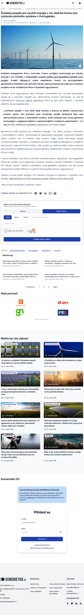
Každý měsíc (61, 211)
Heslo (23, 528)
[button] (30, 287)
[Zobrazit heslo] (60, 532)
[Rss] (82, 603)
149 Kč (25, 217)
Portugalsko (33, 250)
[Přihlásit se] (80, 3)
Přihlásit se (42, 539)
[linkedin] (45, 193)
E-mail (23, 519)
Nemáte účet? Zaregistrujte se (42, 548)
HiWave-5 (25, 80)
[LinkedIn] (77, 603)
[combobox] (42, 255)
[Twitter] (73, 603)
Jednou (23, 211)
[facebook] (35, 193)
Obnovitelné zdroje (15, 9)
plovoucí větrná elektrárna (29, 100)
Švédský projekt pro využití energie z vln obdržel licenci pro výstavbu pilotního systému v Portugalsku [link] (54, 9)
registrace (30, 497)
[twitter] (40, 193)
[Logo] (15, 3)
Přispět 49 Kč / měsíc (42, 239)
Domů (3, 9)
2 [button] (44, 287)
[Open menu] (2, 3)
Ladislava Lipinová (9, 20)
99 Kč (16, 217)
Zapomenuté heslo (42, 545)
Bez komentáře (45, 23)
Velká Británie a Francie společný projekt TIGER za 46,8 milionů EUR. (41, 178)
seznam (57, 250)
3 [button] (48, 287)
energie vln (46, 250)
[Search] (73, 3)
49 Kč (7, 217)
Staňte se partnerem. (42, 319)
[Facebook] (68, 603)
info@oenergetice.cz (8, 601)
